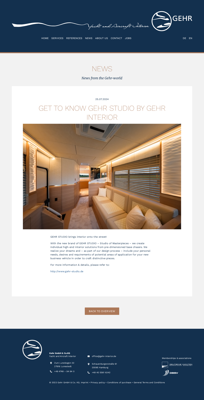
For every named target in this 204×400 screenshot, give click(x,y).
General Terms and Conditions (149, 382)
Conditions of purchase (119, 382)
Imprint (84, 382)
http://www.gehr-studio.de (66, 271)
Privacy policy (98, 382)
